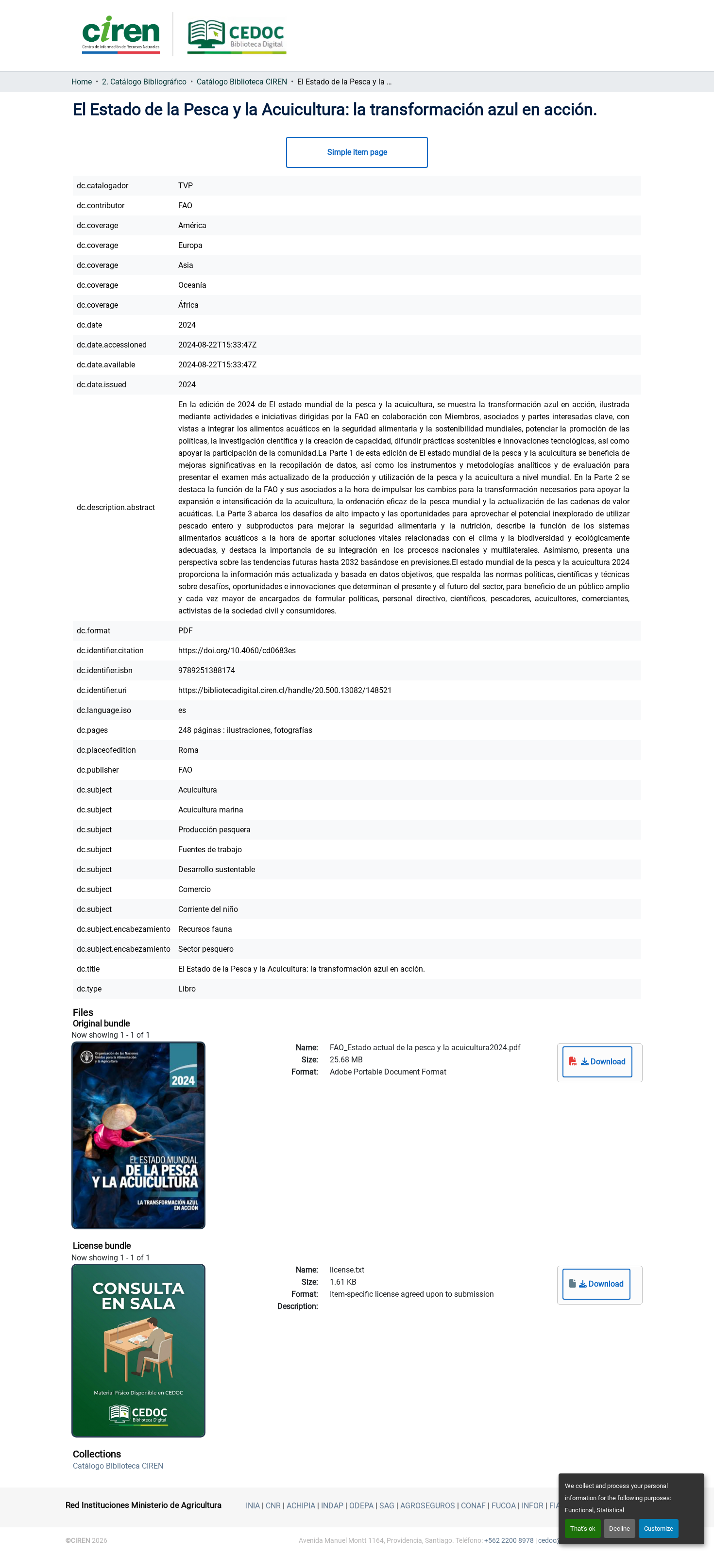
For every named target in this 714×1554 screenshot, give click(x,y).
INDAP (332, 1505)
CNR (273, 1505)
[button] (118, 1466)
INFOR (533, 1505)
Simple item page (357, 152)
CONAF (473, 1505)
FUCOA (504, 1505)
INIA (253, 1505)
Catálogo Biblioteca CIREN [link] (242, 81)
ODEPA (361, 1505)
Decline (619, 1528)
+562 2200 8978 (509, 1540)
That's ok (582, 1528)
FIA (555, 1505)
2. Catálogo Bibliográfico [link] (144, 81)
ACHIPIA (301, 1505)
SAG (386, 1505)
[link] (597, 1061)
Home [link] (81, 81)
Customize (658, 1528)
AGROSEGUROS (427, 1505)
